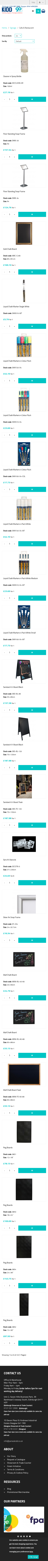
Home (4, 27)
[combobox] (18, 35)
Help (33, 2)
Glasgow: (29, 6)
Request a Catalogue (14, 1459)
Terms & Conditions (14, 1469)
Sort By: (4, 41)
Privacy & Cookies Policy (16, 1472)
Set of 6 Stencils (9, 859)
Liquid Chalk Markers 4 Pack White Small (19, 632)
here (31, 1551)
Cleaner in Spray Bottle (12, 76)
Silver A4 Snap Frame (11, 917)
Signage (13, 27)
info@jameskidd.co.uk (13, 1441)
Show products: (7, 36)
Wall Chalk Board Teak (12, 1090)
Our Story (10, 1456)
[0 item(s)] (43, 13)
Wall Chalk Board (10, 975)
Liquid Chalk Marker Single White (16, 306)
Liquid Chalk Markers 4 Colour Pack (17, 361)
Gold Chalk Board (10, 249)
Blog (7, 1488)
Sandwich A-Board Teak (13, 802)
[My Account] (41, 2)
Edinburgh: (11, 6)
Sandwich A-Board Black (13, 687)
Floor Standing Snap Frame (14, 134)
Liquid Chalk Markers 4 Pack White (17, 524)
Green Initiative (12, 1466)
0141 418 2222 (11, 1428)
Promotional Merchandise (16, 1492)
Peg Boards (8, 1147)
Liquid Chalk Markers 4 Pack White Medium (20, 578)
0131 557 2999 (11, 1408)
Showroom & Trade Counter (17, 1462)
